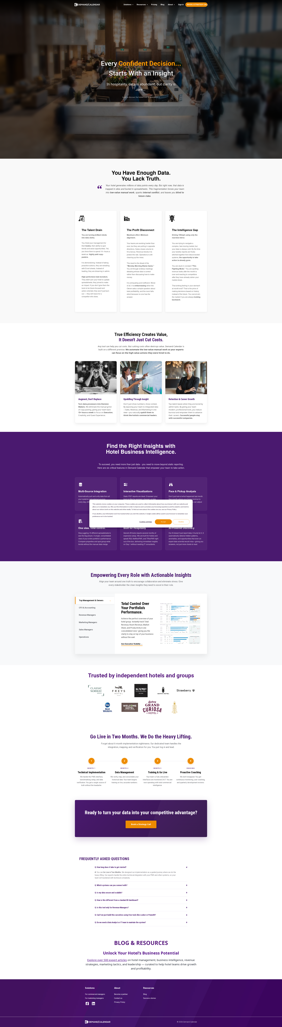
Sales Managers (94, 630)
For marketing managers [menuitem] (94, 998)
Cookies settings (145, 522)
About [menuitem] (170, 5)
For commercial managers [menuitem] (95, 994)
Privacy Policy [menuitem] (119, 1002)
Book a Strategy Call (141, 824)
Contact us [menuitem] (118, 998)
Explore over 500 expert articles (107, 960)
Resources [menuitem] (141, 5)
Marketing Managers (94, 622)
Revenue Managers (94, 615)
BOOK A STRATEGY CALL (197, 5)
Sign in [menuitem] (181, 5)
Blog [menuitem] (162, 5)
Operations (94, 637)
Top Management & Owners (95, 600)
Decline (181, 522)
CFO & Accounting (94, 608)
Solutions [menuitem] (127, 5)
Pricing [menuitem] (154, 5)
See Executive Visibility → (132, 644)
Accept (163, 522)
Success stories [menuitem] (149, 998)
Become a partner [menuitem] (121, 994)
